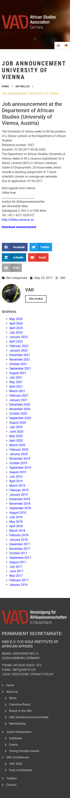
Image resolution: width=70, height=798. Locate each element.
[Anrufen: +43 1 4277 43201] (32, 215)
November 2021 (19, 359)
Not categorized (16, 278)
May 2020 (16, 436)
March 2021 (17, 391)
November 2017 (19, 548)
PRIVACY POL (40, 674)
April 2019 (16, 481)
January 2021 (18, 400)
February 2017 (18, 580)
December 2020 (19, 404)
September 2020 (20, 418)
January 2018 (18, 539)
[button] (35, 38)
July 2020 (15, 427)
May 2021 (16, 382)
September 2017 (20, 557)
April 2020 (16, 440)
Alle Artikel (36, 298)
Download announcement (19, 227)
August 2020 (17, 422)
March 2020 (17, 445)
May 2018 (16, 521)
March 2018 (17, 530)
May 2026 (16, 319)
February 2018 (18, 535)
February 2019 (18, 490)
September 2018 (20, 508)
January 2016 (18, 584)
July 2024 (15, 332)
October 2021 (18, 364)
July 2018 (15, 517)
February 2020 (18, 449)
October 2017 (18, 553)
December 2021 (19, 355)
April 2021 (16, 386)
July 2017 (15, 566)
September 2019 (20, 467)
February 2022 (18, 346)
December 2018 (19, 499)
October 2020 (18, 413)
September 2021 (20, 368)
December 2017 (19, 544)
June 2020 (16, 431)
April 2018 (16, 526)
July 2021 (15, 377)
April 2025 (16, 328)
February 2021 (18, 395)
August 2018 (17, 512)
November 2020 (19, 409)
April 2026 (16, 323)
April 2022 (16, 341)
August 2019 (17, 472)
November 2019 (19, 458)
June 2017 (16, 571)
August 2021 (17, 373)
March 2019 (17, 485)
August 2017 (17, 562)
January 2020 (18, 454)
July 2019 (15, 476)
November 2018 (19, 503)
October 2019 (18, 463)
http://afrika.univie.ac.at (18, 219)
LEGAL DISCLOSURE (15, 674)
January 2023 (18, 337)
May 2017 (16, 575)
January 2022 (18, 350)
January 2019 (18, 494)
